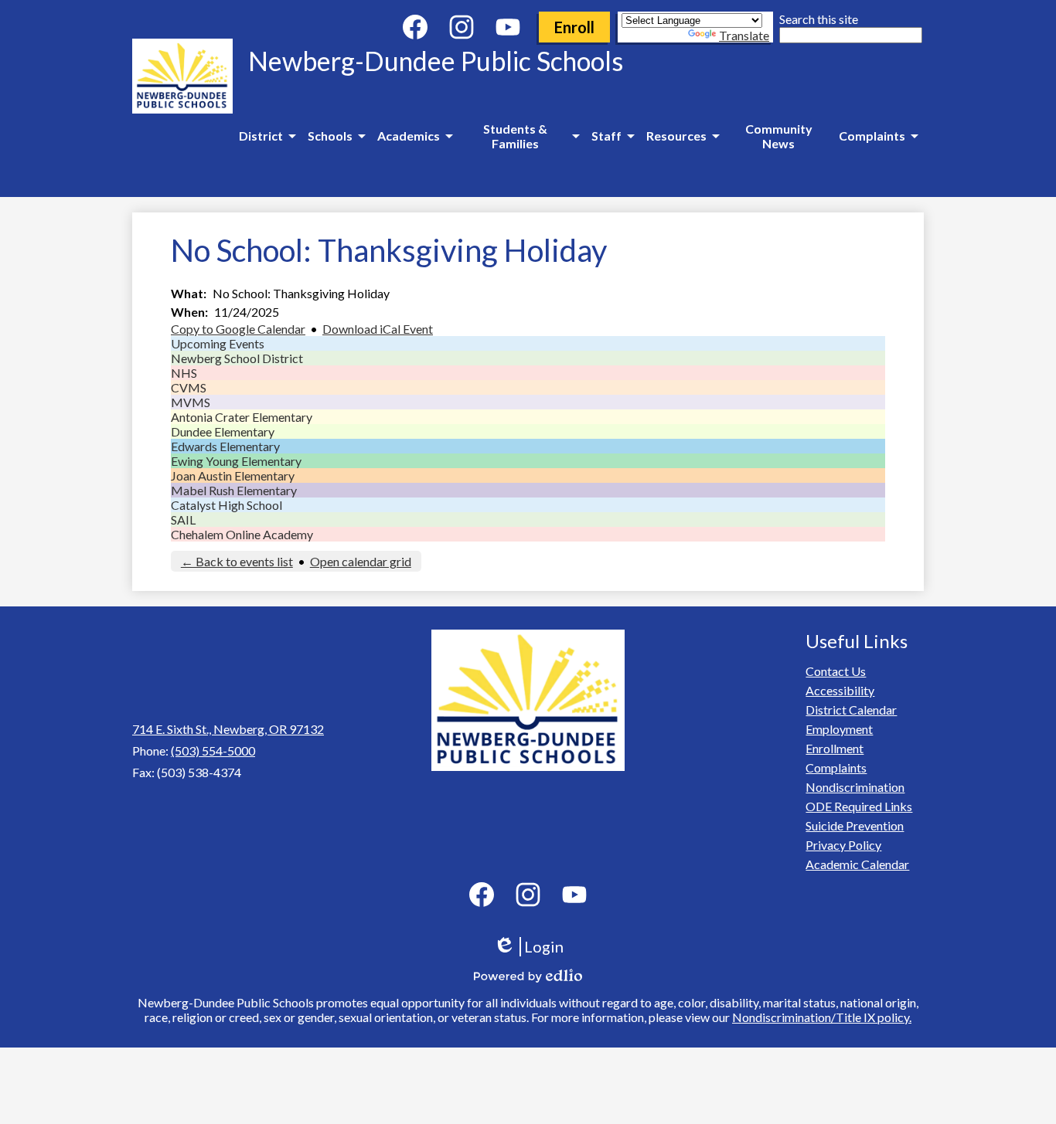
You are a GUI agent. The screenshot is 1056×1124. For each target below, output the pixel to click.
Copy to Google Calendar (238, 328)
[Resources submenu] (682, 136)
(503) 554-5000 (213, 750)
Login (534, 946)
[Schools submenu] (336, 136)
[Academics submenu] (414, 136)
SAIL (183, 519)
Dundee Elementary (222, 431)
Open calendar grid (360, 561)
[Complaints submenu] (878, 136)
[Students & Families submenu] (521, 136)
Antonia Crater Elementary (241, 416)
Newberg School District (237, 358)
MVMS (190, 402)
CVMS (188, 387)
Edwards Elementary (225, 446)
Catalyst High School (226, 504)
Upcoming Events (217, 343)
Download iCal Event (377, 328)
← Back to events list (237, 561)
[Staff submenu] (612, 136)
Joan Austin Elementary (233, 475)
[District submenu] (267, 136)
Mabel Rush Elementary (234, 490)
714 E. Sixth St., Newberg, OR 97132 (228, 729)
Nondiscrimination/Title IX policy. (821, 1017)
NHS (184, 372)
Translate (744, 35)
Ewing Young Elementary (236, 460)
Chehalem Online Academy (242, 534)
